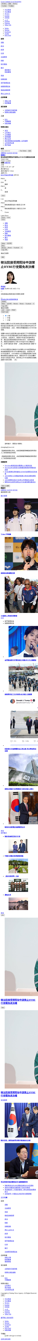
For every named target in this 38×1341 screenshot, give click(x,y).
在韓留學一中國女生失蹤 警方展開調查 (18, 1194)
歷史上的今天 (5, 93)
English (7, 1305)
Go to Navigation (16, 1)
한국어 (7, 1303)
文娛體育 (4, 57)
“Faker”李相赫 (6, 534)
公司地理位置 (9, 143)
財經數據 (8, 103)
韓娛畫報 (8, 72)
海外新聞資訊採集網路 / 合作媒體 (16, 141)
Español (7, 1311)
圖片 (2, 68)
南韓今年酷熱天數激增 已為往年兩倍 (17, 1187)
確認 (3, 257)
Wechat (7, 30)
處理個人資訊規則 (7, 1317)
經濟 (2, 50)
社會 (2, 53)
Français (7, 1312)
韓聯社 (3, 155)
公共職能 (8, 135)
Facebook (8, 32)
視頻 (2, 75)
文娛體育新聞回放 (11, 1252)
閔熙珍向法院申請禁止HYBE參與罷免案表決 (20, 482)
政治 (2, 46)
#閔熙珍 (3, 153)
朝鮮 (2, 60)
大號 (8, 320)
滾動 (2, 42)
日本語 (7, 1307)
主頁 (2, 1197)
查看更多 (7, 163)
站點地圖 (8, 123)
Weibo (7, 28)
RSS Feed (8, 35)
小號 (8, 316)
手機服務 (8, 121)
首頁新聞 (4, 1100)
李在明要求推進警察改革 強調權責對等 (14, 1182)
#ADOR (9, 153)
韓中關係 (4, 64)
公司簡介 (8, 132)
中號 (8, 318)
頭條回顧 (4, 79)
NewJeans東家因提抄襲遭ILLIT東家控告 (18, 465)
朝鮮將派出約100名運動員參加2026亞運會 (19, 1185)
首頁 (6, 130)
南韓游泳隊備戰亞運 (8, 573)
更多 (2, 831)
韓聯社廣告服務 (10, 112)
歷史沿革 (8, 139)
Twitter (7, 33)
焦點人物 (8, 101)
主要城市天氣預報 (11, 110)
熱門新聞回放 (5, 83)
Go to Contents (5, 1)
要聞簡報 (8, 1261)
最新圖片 (8, 70)
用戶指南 (8, 145)
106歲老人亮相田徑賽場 (9, 616)
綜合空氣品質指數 (7, 175)
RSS (6, 119)
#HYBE (15, 153)
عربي (6, 1309)
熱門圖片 (4, 833)
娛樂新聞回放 (5, 86)
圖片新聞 (4, 496)
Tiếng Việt (8, 1314)
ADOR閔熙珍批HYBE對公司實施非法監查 (19, 480)
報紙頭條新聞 (5, 90)
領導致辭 (8, 137)
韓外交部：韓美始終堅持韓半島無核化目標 (15, 1140)
